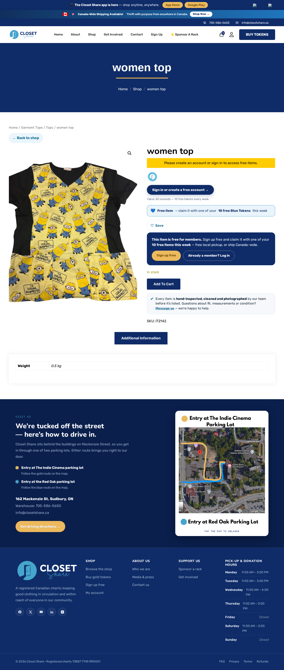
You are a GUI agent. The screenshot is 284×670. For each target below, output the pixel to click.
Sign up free (166, 255)
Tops (49, 128)
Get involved (188, 577)
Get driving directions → (40, 527)
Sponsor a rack (190, 569)
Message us (165, 308)
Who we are (141, 569)
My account (95, 593)
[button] (130, 153)
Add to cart (164, 284)
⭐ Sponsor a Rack (184, 34)
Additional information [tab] (141, 338)
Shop (92, 34)
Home (58, 34)
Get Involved (113, 34)
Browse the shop (99, 569)
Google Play (196, 5)
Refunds (262, 661)
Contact (137, 34)
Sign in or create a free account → (180, 190)
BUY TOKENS (257, 34)
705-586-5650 (219, 22)
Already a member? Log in (209, 255)
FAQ (222, 661)
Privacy (234, 661)
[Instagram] (62, 612)
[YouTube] (41, 612)
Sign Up (157, 34)
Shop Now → (201, 14)
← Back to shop (26, 138)
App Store (173, 5)
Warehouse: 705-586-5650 (38, 506)
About (75, 34)
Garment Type (32, 128)
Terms (248, 661)
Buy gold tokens (98, 577)
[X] (30, 612)
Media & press (143, 577)
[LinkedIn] (51, 612)
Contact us (140, 585)
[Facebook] (20, 612)
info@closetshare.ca (255, 22)
